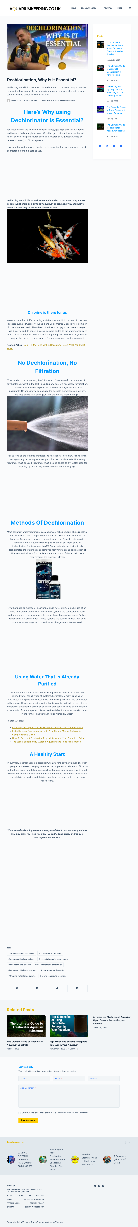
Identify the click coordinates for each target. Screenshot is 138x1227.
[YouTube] (121, 145)
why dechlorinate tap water (53, 976)
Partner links (13, 1203)
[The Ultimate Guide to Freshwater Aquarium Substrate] (100, 126)
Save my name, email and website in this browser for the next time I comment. (55, 1113)
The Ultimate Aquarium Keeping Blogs (58, 101)
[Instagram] (114, 145)
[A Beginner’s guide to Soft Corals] (107, 1160)
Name (23, 1078)
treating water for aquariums (22, 976)
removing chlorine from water (22, 970)
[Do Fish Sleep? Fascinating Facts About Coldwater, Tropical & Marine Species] (100, 44)
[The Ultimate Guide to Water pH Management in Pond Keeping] (100, 68)
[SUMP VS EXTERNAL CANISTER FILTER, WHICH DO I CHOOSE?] (11, 1160)
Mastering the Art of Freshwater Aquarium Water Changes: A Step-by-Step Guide (58, 1159)
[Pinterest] (57, 988)
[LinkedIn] (78, 988)
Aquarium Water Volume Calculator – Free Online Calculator (24, 1191)
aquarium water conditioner (21, 953)
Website (93, 1078)
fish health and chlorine (19, 964)
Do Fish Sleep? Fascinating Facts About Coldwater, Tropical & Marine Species (115, 48)
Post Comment (28, 1120)
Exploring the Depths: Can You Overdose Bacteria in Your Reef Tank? (47, 727)
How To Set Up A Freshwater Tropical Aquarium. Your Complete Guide (48, 738)
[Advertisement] (47, 175)
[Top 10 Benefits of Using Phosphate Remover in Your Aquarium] (69, 1026)
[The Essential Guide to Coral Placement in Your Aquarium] (100, 109)
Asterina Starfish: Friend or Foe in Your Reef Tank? (89, 1159)
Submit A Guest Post (34, 1207)
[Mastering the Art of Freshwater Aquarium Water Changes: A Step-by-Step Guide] (43, 1160)
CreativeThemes (55, 1222)
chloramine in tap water (50, 953)
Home (73, 8)
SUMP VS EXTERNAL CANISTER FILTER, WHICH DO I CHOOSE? (25, 1159)
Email (58, 1078)
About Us (108, 8)
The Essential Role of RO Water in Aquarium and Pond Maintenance (46, 741)
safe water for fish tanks (52, 970)
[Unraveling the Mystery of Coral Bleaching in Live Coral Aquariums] (100, 88)
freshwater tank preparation (48, 964)
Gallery (40, 1196)
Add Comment (28, 1088)
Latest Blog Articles (34, 1199)
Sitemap (10, 1207)
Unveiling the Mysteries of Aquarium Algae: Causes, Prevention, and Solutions (111, 1020)
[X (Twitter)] (37, 988)
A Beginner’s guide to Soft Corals (120, 1159)
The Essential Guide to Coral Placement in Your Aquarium (116, 110)
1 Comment (73, 1049)
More (120, 8)
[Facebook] (17, 988)
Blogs (9, 1196)
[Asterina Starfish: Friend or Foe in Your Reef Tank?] (75, 1160)
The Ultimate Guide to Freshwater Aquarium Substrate (116, 128)
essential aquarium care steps (53, 959)
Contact (21, 1196)
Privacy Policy (37, 1203)
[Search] (130, 8)
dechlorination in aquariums (21, 959)
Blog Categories (88, 8)
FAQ (30, 1196)
